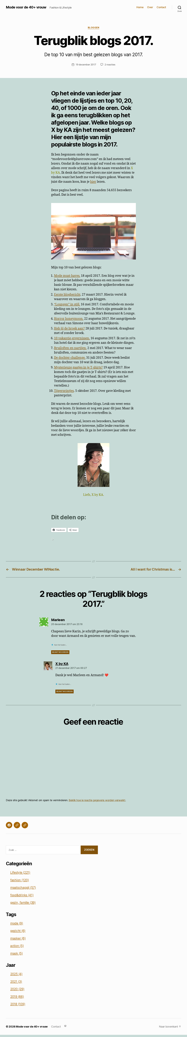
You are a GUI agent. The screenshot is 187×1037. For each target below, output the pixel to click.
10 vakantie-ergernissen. (72, 338)
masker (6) (18, 938)
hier (93, 182)
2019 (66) (17, 996)
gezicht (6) (17, 931)
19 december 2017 (86, 64)
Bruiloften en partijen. (70, 348)
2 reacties (110, 64)
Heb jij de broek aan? (69, 328)
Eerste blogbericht (67, 295)
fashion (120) (19, 880)
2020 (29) (17, 989)
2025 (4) (16, 974)
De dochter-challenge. (69, 358)
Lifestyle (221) (20, 872)
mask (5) (16, 953)
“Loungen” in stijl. (67, 304)
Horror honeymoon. (68, 319)
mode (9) (16, 923)
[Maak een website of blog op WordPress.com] (65, 1026)
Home (139, 7)
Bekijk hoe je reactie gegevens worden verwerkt (97, 800)
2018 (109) (17, 1004)
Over (150, 7)
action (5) (17, 946)
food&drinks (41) (22, 895)
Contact (161, 7)
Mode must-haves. (67, 276)
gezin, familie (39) (23, 902)
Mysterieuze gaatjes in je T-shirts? (78, 367)
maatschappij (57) (23, 887)
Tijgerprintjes (64, 391)
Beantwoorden (60, 652)
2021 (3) (16, 981)
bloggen (93, 27)
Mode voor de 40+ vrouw (26, 7)
